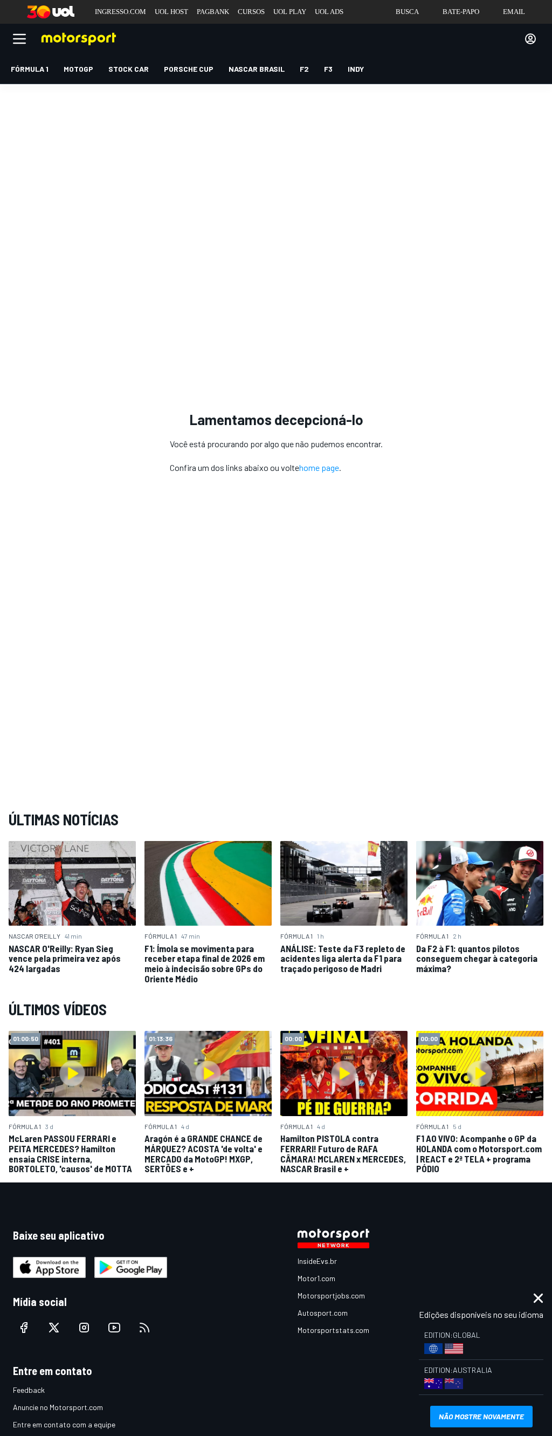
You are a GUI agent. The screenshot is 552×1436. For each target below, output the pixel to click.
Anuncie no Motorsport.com (58, 1407)
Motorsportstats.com (333, 1330)
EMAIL (514, 12)
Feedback (29, 1389)
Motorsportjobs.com (331, 1295)
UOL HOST (171, 12)
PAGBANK (213, 12)
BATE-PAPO (461, 12)
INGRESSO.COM (120, 12)
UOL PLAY (289, 12)
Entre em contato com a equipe (64, 1424)
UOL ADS (329, 12)
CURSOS (251, 12)
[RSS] (144, 1327)
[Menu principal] (19, 38)
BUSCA (407, 12)
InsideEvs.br (317, 1261)
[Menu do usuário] (530, 39)
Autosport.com (323, 1312)
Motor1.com (316, 1278)
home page (319, 467)
